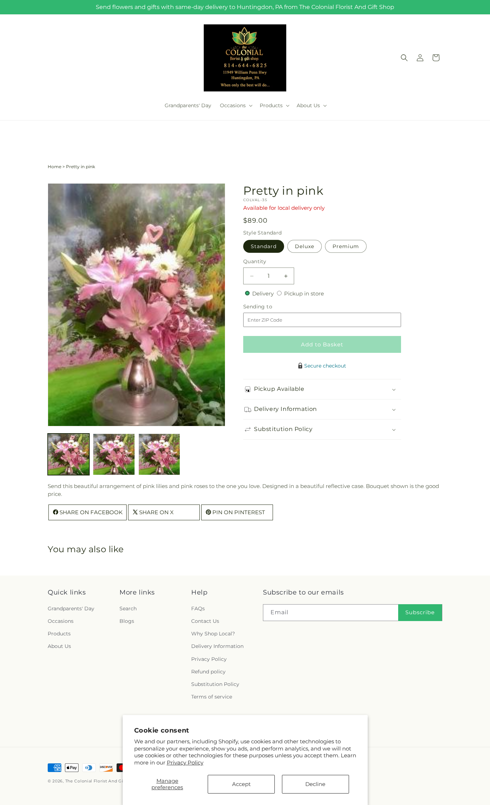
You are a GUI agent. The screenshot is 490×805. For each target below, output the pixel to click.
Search (128, 608)
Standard (264, 246)
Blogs (126, 621)
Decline (315, 784)
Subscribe (420, 612)
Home (54, 166)
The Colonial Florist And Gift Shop (102, 780)
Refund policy (208, 671)
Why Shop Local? (213, 633)
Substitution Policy (215, 684)
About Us (59, 646)
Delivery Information (217, 646)
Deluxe (304, 246)
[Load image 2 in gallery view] (114, 454)
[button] (235, 105)
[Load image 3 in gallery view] (159, 454)
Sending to (268, 307)
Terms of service (211, 696)
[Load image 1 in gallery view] (68, 454)
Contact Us (205, 621)
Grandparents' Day (71, 608)
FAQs (198, 608)
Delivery (263, 293)
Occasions (61, 621)
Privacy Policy (185, 762)
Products (59, 633)
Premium (346, 246)
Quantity (254, 261)
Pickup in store (304, 293)
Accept (241, 784)
